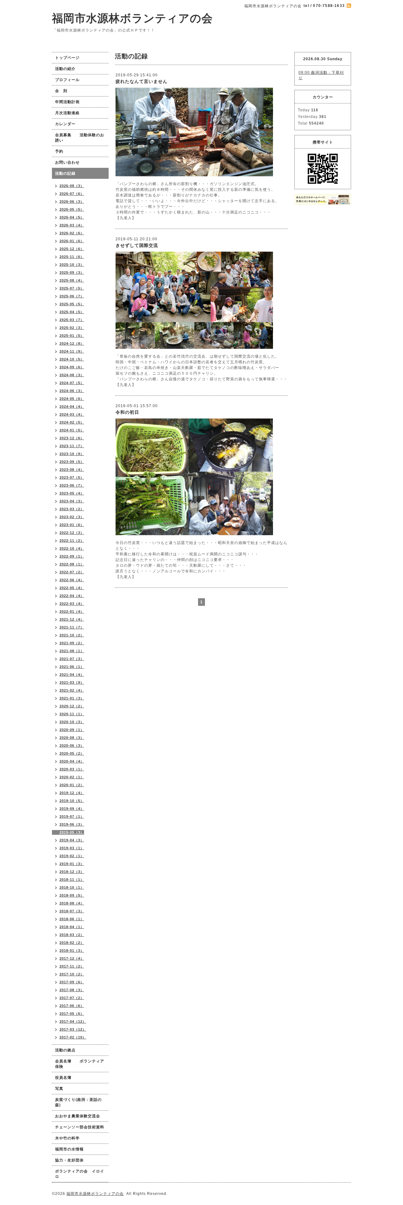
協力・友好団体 (69, 1160)
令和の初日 (127, 412)
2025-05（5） (72, 304)
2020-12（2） (72, 706)
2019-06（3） (72, 824)
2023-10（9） (72, 454)
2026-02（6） (72, 233)
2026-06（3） (72, 201)
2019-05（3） (72, 832)
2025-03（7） (72, 320)
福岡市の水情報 (69, 1149)
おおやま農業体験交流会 (77, 1116)
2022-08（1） (72, 564)
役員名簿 (63, 1077)
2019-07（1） (72, 816)
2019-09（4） (72, 808)
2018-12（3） (72, 872)
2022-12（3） (72, 533)
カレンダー (65, 124)
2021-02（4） (72, 690)
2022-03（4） (72, 603)
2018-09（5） (72, 895)
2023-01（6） (72, 525)
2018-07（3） (72, 911)
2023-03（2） (72, 509)
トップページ (67, 58)
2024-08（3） (72, 375)
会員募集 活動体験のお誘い (79, 138)
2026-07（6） (72, 194)
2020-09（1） (72, 730)
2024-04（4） (72, 406)
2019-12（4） (72, 793)
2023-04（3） (72, 501)
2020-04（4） (72, 761)
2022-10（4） (72, 548)
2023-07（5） (72, 477)
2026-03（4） (72, 225)
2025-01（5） (72, 335)
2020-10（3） (72, 722)
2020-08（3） (72, 738)
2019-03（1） (72, 848)
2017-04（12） (73, 1021)
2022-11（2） (72, 540)
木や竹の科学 (67, 1138)
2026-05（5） (72, 209)
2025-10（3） (72, 264)
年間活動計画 (67, 102)
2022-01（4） (72, 611)
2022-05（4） (72, 588)
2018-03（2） (72, 935)
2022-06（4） (72, 580)
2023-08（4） (72, 469)
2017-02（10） (73, 1037)
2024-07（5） (72, 383)
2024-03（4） (72, 414)
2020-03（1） (72, 769)
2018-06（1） (72, 919)
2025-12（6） (72, 249)
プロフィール (67, 80)
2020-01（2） (72, 785)
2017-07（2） (72, 998)
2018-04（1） (72, 927)
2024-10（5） (72, 359)
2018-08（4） (72, 903)
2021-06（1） (72, 667)
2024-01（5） (72, 430)
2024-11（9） (72, 351)
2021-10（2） (72, 635)
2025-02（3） (72, 328)
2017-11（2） (72, 966)
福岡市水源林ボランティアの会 (132, 18)
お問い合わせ (67, 162)
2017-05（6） (72, 1013)
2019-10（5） (72, 801)
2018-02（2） (72, 943)
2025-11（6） (72, 257)
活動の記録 (65, 173)
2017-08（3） (72, 990)
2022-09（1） (72, 556)
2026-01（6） (72, 241)
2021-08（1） (72, 651)
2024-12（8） (72, 343)
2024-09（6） (72, 367)
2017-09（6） (72, 982)
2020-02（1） (72, 777)
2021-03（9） (72, 682)
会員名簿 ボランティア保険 (79, 1064)
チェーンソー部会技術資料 (79, 1127)
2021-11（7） (72, 627)
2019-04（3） (72, 840)
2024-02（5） (72, 422)
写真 (59, 1088)
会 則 (61, 91)
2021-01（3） (72, 698)
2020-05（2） (72, 753)
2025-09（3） (72, 272)
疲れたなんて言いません (141, 81)
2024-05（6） (72, 399)
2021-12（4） (72, 619)
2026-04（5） (72, 217)
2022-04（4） (72, 596)
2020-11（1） (72, 714)
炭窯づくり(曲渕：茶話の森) (78, 1102)
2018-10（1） (72, 887)
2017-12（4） (72, 958)
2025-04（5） (72, 312)
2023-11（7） (72, 446)
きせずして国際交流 (137, 245)
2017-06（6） (72, 1006)
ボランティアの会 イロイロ (79, 1174)
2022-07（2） (72, 572)
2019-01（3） (72, 864)
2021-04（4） (72, 674)
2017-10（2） (72, 974)
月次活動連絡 (67, 113)
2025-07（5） (72, 288)
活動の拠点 (65, 1050)
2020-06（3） (72, 745)
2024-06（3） (72, 391)
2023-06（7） (72, 485)
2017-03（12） (73, 1029)
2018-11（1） (72, 879)
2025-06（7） (72, 296)
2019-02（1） (72, 856)
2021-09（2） (72, 643)
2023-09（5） (72, 462)
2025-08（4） (72, 280)
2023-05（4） (72, 493)
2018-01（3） (72, 950)
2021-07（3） (72, 659)
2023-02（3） (72, 517)
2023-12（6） (72, 438)
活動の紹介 (65, 69)
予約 (59, 151)
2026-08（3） (72, 186)
